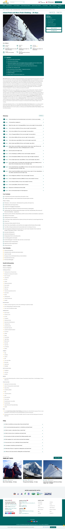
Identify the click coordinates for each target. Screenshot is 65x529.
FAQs (50, 511)
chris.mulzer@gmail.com (25, 513)
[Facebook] (6, 513)
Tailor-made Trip (40, 507)
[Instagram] (9, 513)
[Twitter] (7, 513)
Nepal (11, 9)
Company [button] (54, 5)
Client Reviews (52, 507)
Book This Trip (54, 28)
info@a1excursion (24, 506)
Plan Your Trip (58, 2)
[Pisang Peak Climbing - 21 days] (32, 469)
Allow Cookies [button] (53, 527)
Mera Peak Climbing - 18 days (10, 481)
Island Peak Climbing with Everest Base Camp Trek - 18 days (52, 482)
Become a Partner (53, 509)
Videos (39, 505)
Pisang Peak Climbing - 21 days (30, 481)
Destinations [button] (9, 5)
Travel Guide (40, 503)
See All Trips (57, 457)
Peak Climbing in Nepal (16, 9)
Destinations (8, 9)
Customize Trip (54, 30)
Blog (50, 5)
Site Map (39, 513)
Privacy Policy (46, 527)
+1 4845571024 (42, 2)
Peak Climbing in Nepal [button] (25, 5)
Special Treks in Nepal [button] (36, 5)
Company (51, 502)
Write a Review (40, 509)
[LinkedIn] (11, 513)
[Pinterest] (12, 513)
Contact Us (59, 6)
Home (4, 5)
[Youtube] (14, 513)
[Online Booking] (32, 521)
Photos (51, 503)
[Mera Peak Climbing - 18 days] (12, 469)
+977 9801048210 (51, 2)
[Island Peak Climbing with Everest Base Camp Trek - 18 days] (52, 469)
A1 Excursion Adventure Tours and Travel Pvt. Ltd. (29, 524)
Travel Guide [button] (45, 5)
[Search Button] (23, 2)
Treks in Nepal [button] (16, 5)
